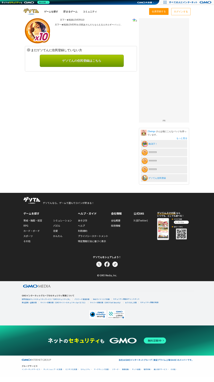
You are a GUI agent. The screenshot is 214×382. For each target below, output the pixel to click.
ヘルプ (81, 225)
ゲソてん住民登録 (157, 178)
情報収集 (125, 369)
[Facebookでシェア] (107, 264)
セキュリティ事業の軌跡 (149, 302)
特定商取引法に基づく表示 (92, 241)
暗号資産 (147, 369)
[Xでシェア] (99, 264)
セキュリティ (85, 369)
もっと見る (181, 138)
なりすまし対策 (131, 302)
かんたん (58, 236)
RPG (25, 225)
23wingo (151, 131)
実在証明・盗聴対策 (29, 302)
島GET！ (152, 144)
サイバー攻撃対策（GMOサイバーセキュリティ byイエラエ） (63, 302)
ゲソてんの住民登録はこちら (81, 60)
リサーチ (115, 369)
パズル (56, 225)
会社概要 (115, 220)
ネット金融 (136, 369)
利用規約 (82, 230)
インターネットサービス (31, 369)
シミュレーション (62, 220)
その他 (26, 241)
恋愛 (55, 230)
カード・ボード (31, 230)
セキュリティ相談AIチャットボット (126, 299)
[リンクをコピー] (115, 264)
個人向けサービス (160, 369)
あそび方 (82, 220)
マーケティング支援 (101, 369)
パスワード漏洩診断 (81, 299)
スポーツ (28, 236)
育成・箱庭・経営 (32, 220)
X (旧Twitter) (141, 220)
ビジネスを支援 (71, 369)
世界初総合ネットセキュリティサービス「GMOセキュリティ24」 (46, 299)
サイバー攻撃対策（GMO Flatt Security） (106, 302)
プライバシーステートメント (93, 236)
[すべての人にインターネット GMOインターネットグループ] (190, 2)
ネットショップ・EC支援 (52, 369)
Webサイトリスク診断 (101, 299)
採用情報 (115, 225)
